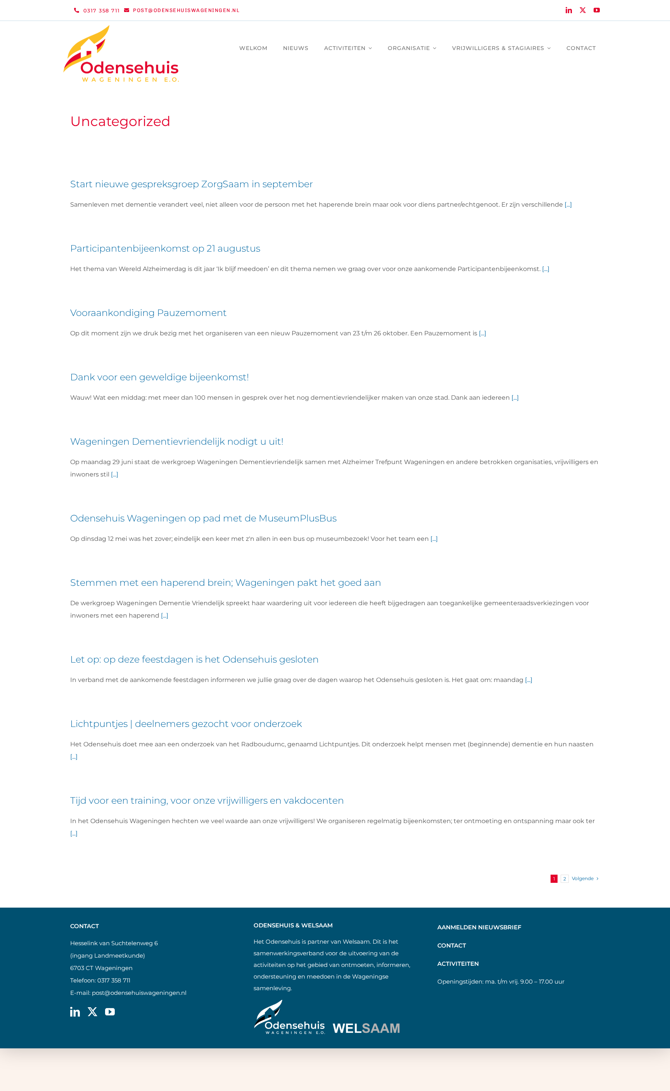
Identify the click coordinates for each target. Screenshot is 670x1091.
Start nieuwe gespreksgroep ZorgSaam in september (191, 184)
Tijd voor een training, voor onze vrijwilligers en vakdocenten (207, 800)
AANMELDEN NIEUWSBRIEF (479, 927)
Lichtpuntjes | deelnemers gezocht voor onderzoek (186, 723)
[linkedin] (569, 10)
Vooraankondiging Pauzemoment (148, 312)
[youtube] (597, 10)
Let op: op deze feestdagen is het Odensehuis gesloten (194, 659)
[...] (568, 204)
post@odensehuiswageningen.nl (139, 992)
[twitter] (583, 10)
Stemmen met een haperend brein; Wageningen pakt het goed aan (225, 582)
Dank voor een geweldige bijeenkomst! (159, 377)
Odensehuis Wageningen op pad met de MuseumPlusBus (203, 518)
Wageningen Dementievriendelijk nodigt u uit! (176, 441)
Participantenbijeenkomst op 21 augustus (165, 248)
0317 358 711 (113, 980)
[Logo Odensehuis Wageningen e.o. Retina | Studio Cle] (121, 27)
